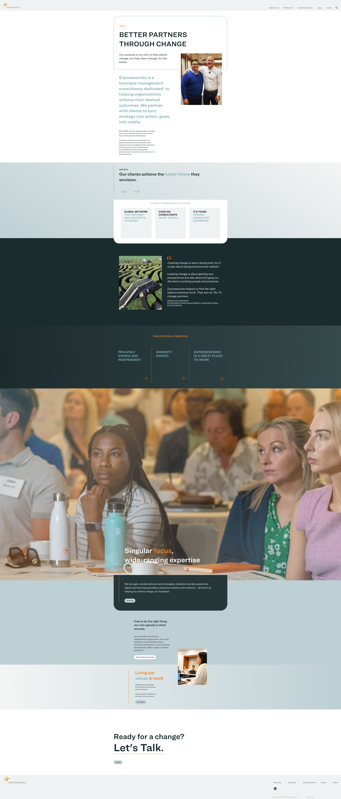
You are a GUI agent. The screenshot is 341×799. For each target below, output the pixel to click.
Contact (329, 8)
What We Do (277, 782)
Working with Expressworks (145, 657)
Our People (130, 600)
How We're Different (309, 782)
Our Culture (141, 702)
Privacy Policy (310, 797)
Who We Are (292, 782)
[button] (272, 8)
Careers (319, 8)
